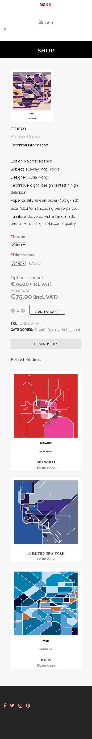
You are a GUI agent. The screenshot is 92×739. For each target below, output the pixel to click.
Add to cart (47, 311)
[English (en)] (42, 4)
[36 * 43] (18, 263)
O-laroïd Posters (46, 330)
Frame (18, 236)
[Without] (18, 244)
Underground (70, 330)
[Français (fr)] (48, 4)
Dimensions (22, 254)
